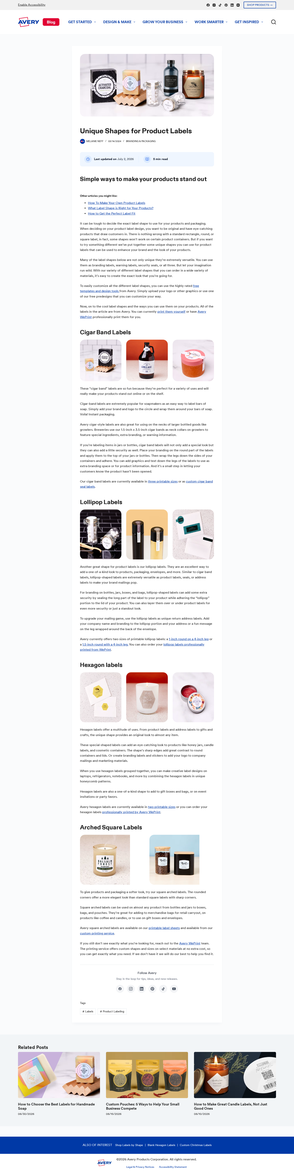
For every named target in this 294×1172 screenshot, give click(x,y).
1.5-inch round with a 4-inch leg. (105, 644)
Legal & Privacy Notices (140, 1166)
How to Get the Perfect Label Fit (111, 213)
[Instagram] (214, 5)
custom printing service (97, 933)
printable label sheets (164, 928)
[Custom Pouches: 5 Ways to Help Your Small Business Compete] (147, 1075)
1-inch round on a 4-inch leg (189, 639)
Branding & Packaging (141, 141)
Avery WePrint (189, 943)
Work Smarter (209, 22)
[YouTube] (238, 5)
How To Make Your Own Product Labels (116, 203)
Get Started (80, 22)
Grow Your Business (163, 22)
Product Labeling (112, 1011)
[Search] (273, 22)
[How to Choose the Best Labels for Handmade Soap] (59, 1075)
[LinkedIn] (232, 5)
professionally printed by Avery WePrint (131, 812)
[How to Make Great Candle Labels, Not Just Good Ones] (235, 1075)
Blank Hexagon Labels (161, 1145)
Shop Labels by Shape (129, 1145)
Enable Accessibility (31, 5)
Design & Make (117, 22)
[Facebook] (208, 5)
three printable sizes (163, 481)
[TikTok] (220, 5)
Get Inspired (247, 22)
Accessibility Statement (173, 1166)
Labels (87, 1011)
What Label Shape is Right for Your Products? (120, 208)
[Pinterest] (226, 5)
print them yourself (171, 311)
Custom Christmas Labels (196, 1145)
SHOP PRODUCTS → (260, 4)
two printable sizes (161, 807)
